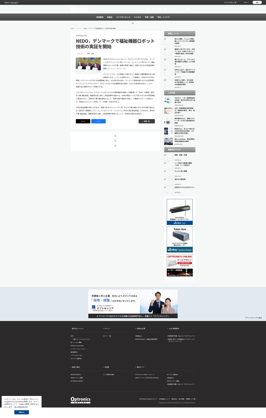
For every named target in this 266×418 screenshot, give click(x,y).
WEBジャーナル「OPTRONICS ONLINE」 (147, 378)
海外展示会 (74, 352)
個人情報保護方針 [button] (21, 407)
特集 (165, 9)
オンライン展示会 (76, 358)
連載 (188, 9)
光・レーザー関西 (76, 342)
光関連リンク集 (190, 399)
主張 (153, 9)
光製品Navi (138, 336)
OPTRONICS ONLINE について (148, 399)
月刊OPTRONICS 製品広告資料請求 (146, 339)
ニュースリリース (118, 68)
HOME (72, 28)
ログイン (246, 2)
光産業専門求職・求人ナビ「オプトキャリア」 (181, 336)
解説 (159, 9)
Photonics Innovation (77, 346)
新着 (148, 9)
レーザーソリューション (78, 349)
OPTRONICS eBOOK (77, 381)
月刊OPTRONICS (76, 374)
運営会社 (174, 399)
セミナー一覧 (107, 336)
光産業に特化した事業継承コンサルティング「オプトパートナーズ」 (180, 340)
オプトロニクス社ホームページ (144, 374)
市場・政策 (90, 53)
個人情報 (181, 399)
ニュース (78, 28)
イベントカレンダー (231, 2)
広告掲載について (164, 399)
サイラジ (180, 9)
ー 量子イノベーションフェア (80, 339)
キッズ (172, 9)
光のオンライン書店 (77, 378)
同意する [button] (22, 412)
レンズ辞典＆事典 (108, 374)
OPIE (72, 336)
